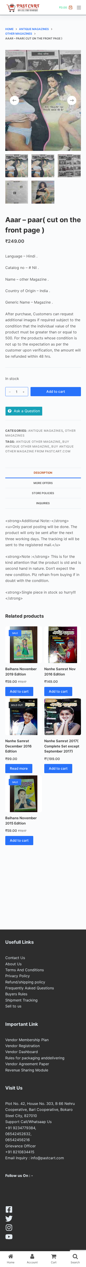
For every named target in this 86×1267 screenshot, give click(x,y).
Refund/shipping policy (25, 982)
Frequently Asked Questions (29, 988)
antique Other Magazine (38, 441)
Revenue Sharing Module (26, 1070)
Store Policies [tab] (43, 493)
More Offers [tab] (43, 483)
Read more (19, 768)
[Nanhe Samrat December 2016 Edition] (23, 716)
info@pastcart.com (47, 1158)
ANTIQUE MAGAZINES (45, 430)
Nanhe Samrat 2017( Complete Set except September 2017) (61, 746)
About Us (13, 964)
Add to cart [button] (19, 691)
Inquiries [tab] (43, 503)
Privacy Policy (17, 976)
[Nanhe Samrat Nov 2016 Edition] (62, 644)
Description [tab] (43, 472)
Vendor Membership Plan (27, 1039)
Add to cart (55, 391)
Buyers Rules (16, 994)
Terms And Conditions (24, 970)
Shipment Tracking (21, 1000)
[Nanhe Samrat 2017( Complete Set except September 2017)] (62, 716)
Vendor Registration (22, 1045)
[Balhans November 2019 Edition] (23, 644)
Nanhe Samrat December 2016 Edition (18, 746)
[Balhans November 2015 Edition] (23, 793)
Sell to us (13, 1006)
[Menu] (79, 8)
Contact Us (15, 957)
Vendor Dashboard (21, 1051)
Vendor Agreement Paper (27, 1064)
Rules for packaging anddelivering (34, 1058)
